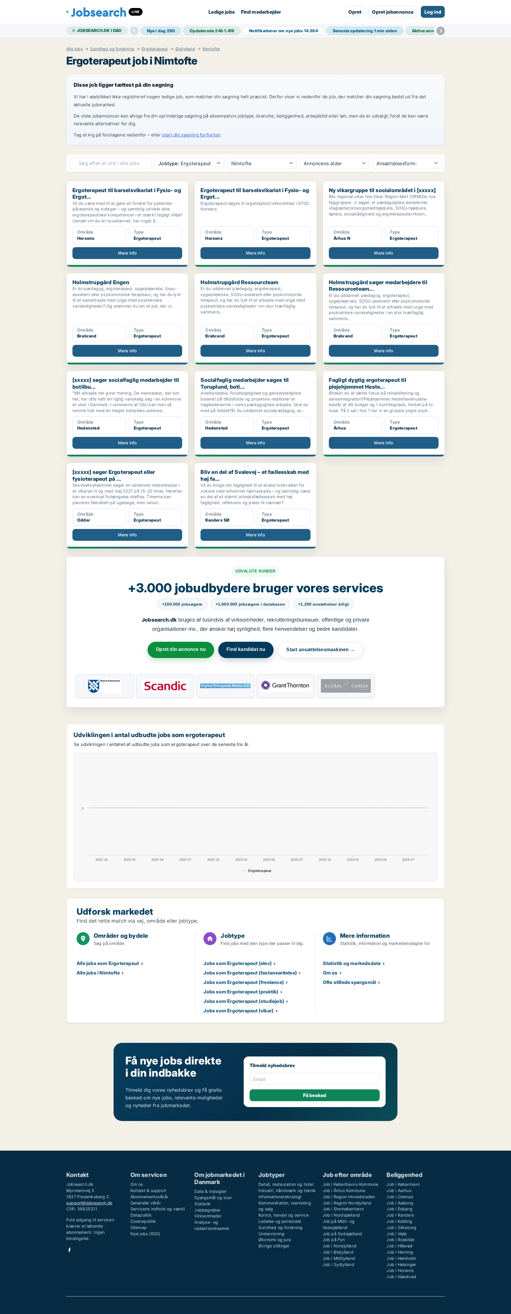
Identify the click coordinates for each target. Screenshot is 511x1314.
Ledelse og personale (279, 1221)
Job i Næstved (401, 1276)
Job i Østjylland (338, 1252)
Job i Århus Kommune (344, 1190)
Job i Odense (400, 1196)
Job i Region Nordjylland (347, 1202)
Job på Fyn (334, 1239)
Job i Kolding (399, 1221)
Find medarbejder (261, 12)
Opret (354, 12)
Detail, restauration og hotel (285, 1184)
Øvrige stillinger (274, 1245)
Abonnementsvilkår (149, 1196)
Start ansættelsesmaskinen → (320, 649)
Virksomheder (207, 1215)
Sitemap (138, 1227)
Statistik (202, 1203)
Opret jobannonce (392, 12)
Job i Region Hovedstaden (349, 1196)
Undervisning (271, 1233)
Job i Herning (400, 1252)
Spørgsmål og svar (213, 1197)
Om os (330, 973)
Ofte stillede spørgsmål (349, 982)
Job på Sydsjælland (342, 1233)
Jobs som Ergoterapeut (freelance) (243, 982)
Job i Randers (400, 1214)
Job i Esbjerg (400, 1208)
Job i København (403, 1184)
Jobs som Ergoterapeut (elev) (237, 963)
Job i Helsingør (401, 1264)
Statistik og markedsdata (352, 963)
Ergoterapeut (155, 48)
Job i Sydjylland (338, 1264)
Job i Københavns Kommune (351, 1184)
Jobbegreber (207, 1209)
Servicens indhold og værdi (157, 1208)
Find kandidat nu (246, 649)
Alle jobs (74, 48)
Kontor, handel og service (283, 1214)
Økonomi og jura (274, 1239)
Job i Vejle (397, 1233)
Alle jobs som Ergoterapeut (108, 963)
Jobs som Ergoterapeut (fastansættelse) (250, 973)
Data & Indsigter (210, 1191)
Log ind (432, 12)
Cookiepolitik (143, 1221)
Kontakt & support (148, 1190)
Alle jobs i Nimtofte (98, 973)
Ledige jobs (221, 12)
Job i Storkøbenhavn (343, 1208)
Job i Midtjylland (339, 1258)
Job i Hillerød (400, 1245)
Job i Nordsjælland (341, 1214)
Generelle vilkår (145, 1202)
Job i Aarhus (399, 1190)
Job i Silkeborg (401, 1227)
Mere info (127, 252)
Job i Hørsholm (401, 1258)
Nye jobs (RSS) (145, 1233)
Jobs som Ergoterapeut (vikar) (238, 1011)
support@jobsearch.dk (89, 1202)
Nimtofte (211, 48)
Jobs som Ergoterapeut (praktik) (240, 992)
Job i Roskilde (400, 1239)
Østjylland (185, 48)
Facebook (69, 1250)
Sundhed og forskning (112, 48)
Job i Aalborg (400, 1202)
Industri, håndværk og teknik (287, 1190)
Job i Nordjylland (339, 1245)
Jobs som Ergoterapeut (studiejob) (243, 1001)
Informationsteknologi (279, 1196)
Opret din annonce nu (181, 649)
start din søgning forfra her (191, 135)
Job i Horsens (400, 1270)
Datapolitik (141, 1214)
